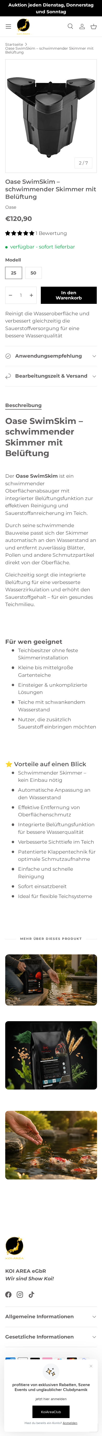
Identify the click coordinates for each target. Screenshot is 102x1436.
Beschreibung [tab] (23, 405)
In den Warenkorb (69, 295)
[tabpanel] (51, 658)
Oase (10, 207)
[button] (93, 26)
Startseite (14, 44)
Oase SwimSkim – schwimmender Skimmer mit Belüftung (49, 50)
